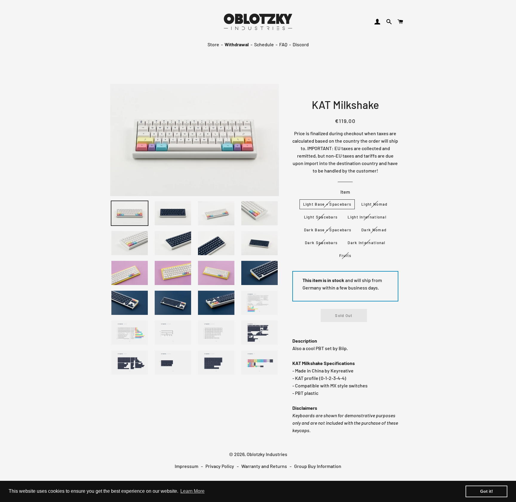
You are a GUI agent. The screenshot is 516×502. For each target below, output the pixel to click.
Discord (301, 44)
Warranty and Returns (264, 466)
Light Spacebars (321, 217)
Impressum (186, 466)
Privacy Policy (219, 466)
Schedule (264, 44)
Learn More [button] (192, 491)
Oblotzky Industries (267, 454)
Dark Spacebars (321, 242)
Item (345, 192)
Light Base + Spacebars (327, 204)
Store (213, 44)
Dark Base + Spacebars (327, 229)
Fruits (345, 255)
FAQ (283, 44)
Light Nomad (374, 204)
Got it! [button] (486, 491)
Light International (367, 217)
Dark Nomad (373, 229)
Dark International (366, 242)
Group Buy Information (317, 466)
